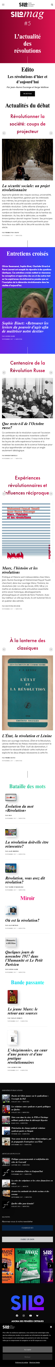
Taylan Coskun (16, 1018)
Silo (10, 815)
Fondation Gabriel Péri (14, 445)
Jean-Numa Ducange (12, 614)
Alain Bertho (13, 851)
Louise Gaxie (10, 340)
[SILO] (27, 5)
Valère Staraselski (15, 887)
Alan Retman (13, 925)
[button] (51, 1327)
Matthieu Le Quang (12, 218)
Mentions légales (34, 1362)
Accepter (27, 1349)
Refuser (27, 1357)
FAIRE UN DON (27, 1239)
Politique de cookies (21, 1362)
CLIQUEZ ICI (27, 1228)
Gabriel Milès (10, 764)
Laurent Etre (16, 1067)
